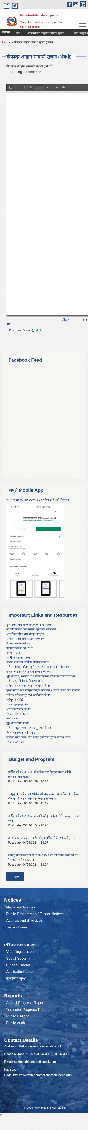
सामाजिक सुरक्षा (16, 978)
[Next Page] (31, 87)
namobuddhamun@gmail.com (35, 1061)
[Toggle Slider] (10, 87)
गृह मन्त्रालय (13, 652)
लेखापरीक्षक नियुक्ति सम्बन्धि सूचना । (39, 33)
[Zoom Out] (56, 87)
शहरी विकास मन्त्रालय (18, 657)
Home (6, 42)
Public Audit (15, 1023)
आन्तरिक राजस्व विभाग (18, 709)
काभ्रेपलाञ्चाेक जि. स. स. (20, 648)
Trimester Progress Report (27, 1010)
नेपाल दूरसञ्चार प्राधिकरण (20, 732)
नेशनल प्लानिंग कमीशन (18, 643)
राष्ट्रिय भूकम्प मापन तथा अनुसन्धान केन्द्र (28, 728)
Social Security (18, 958)
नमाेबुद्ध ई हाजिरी (15, 699)
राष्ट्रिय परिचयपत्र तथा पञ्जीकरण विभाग (28, 685)
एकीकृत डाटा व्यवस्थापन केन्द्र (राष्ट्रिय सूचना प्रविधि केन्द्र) (39, 737)
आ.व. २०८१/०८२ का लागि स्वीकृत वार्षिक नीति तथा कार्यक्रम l (41, 838)
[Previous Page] (24, 87)
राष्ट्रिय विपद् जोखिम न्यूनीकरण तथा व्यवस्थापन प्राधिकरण (37, 667)
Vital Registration (20, 952)
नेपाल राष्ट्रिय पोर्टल (17, 713)
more (15, 876)
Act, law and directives (24, 920)
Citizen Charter (18, 965)
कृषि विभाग (12, 718)
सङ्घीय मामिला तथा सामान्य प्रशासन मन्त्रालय (31, 629)
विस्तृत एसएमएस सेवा (17, 704)
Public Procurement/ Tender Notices (35, 914)
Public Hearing (17, 1016)
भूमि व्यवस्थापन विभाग (17, 723)
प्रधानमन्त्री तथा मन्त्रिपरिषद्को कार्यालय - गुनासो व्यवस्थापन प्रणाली (43, 690)
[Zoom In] (63, 87)
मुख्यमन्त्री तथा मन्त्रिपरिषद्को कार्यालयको (28, 624)
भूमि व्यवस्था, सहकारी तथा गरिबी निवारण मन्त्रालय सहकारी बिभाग (40, 676)
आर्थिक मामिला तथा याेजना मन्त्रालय (25, 638)
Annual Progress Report (25, 1003)
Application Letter (20, 972)
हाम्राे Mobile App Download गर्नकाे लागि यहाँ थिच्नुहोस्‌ (37, 499)
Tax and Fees (17, 927)
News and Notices (20, 907)
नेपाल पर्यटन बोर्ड (15, 742)
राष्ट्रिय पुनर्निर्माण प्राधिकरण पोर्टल (24, 681)
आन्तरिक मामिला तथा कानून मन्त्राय (25, 634)
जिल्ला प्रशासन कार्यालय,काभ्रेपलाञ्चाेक (27, 662)
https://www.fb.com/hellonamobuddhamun (42, 1075)
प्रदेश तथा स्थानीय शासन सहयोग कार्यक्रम (29, 671)
